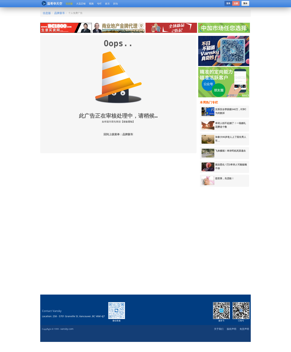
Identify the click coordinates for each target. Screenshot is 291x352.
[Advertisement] (224, 240)
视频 (91, 3)
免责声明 (244, 328)
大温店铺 (81, 3)
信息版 (69, 3)
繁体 (245, 3)
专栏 (99, 3)
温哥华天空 (54, 3)
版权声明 (231, 328)
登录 (228, 3)
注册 (236, 3)
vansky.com (66, 328)
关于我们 (218, 328)
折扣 (115, 3)
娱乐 (107, 3)
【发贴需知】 (128, 121)
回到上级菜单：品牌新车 (118, 134)
